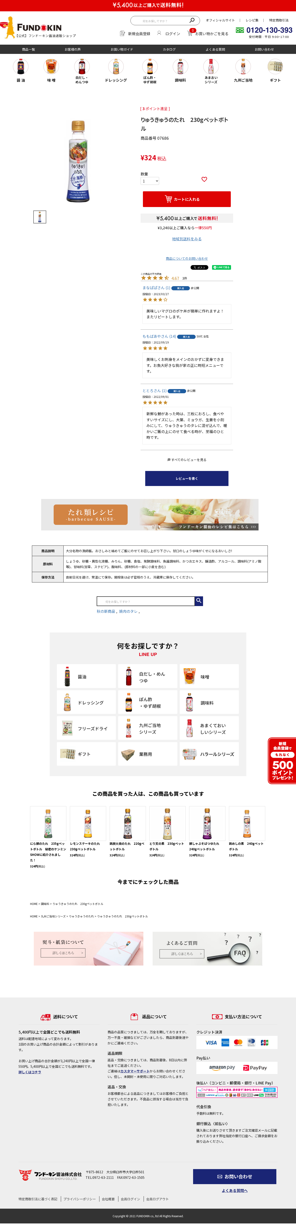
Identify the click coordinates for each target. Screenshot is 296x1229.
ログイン (172, 33)
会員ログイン (130, 1199)
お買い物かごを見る (211, 33)
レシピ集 (252, 20)
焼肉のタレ (129, 611)
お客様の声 (73, 49)
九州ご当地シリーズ (53, 916)
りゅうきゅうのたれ (81, 916)
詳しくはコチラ (29, 1072)
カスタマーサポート (135, 1071)
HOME (34, 904)
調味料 (45, 904)
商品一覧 (28, 49)
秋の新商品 (106, 611)
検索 (192, 20)
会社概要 (108, 1199)
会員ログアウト (157, 1199)
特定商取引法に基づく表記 (37, 1199)
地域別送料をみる (187, 238)
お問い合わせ (264, 49)
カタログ (169, 49)
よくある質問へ (235, 1190)
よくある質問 (215, 49)
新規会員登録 (139, 33)
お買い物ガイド (122, 49)
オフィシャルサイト (220, 20)
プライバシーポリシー (79, 1199)
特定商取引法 (279, 20)
